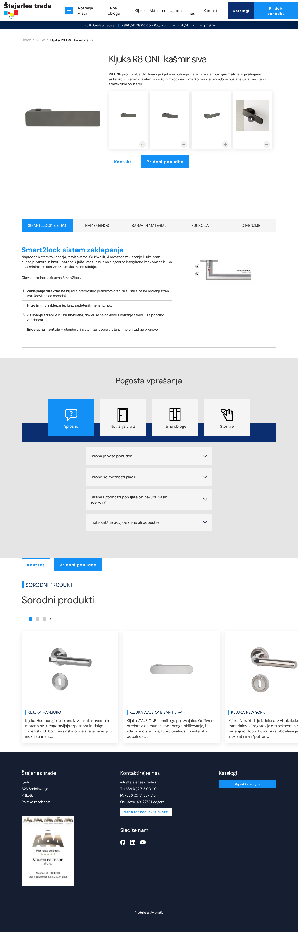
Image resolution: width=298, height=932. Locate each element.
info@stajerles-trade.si (99, 25)
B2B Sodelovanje (35, 789)
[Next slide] (251, 119)
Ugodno (177, 10)
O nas (191, 11)
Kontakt (210, 10)
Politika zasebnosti (36, 802)
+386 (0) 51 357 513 (140, 795)
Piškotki (28, 795)
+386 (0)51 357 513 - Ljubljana (194, 25)
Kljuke (140, 10)
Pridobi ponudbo (276, 10)
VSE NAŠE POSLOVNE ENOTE (146, 812)
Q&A (25, 782)
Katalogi (241, 10)
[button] (30, 619)
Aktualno (157, 10)
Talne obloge (114, 11)
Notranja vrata (85, 11)
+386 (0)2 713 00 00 (140, 789)
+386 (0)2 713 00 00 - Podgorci (144, 25)
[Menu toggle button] (69, 10)
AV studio (156, 913)
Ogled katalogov (247, 784)
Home (26, 40)
